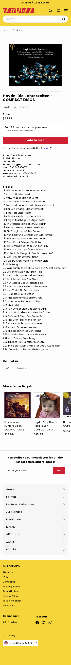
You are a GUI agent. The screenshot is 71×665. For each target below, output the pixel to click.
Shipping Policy (11, 586)
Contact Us (9, 581)
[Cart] (58, 11)
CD (7, 368)
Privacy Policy (10, 596)
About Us (8, 572)
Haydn (6, 107)
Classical (22, 368)
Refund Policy (10, 591)
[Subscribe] (59, 470)
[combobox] (35, 19)
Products (18, 30)
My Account (9, 605)
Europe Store (42, 2)
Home (6, 30)
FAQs (5, 577)
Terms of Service (12, 600)
